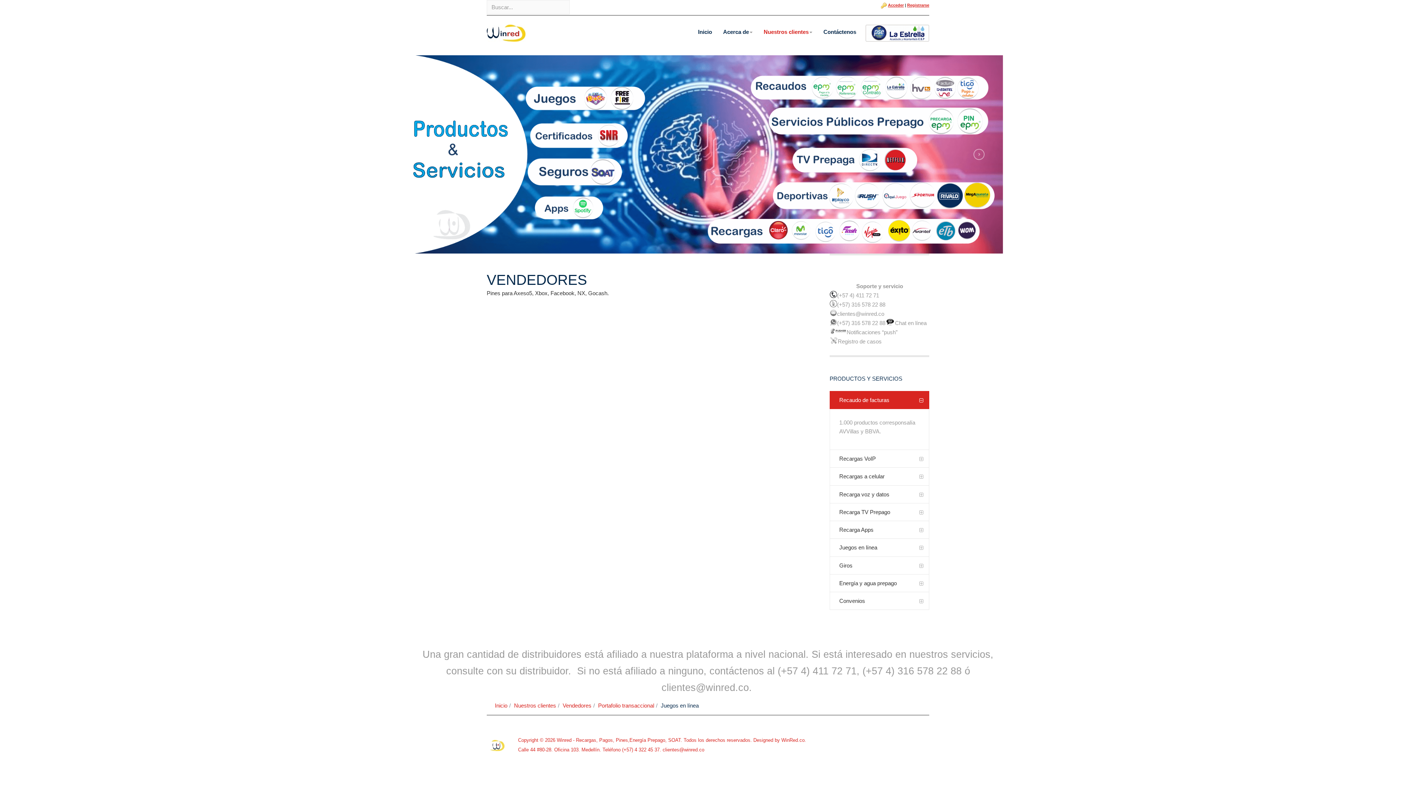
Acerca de (736, 32)
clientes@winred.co (682, 750)
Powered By (498, 745)
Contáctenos (839, 32)
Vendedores (577, 705)
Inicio (705, 32)
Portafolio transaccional (626, 705)
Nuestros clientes (786, 32)
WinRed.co (793, 740)
